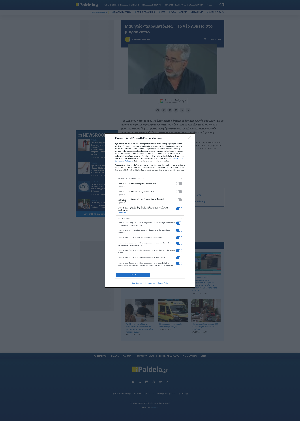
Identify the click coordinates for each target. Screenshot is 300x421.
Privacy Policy (163, 283)
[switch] (179, 183)
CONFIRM (133, 275)
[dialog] (150, 211)
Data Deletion (137, 283)
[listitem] (150, 178)
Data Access (150, 283)
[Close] (190, 138)
